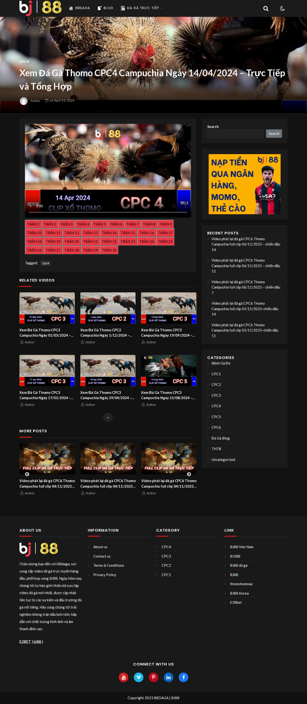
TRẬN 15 (127, 233)
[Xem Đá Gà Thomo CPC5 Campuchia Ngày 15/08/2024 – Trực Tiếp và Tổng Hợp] (168, 370)
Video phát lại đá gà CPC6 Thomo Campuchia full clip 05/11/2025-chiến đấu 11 (245, 330)
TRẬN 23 (127, 241)
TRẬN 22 (109, 241)
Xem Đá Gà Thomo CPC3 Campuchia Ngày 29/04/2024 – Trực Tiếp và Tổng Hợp (106, 395)
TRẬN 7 (132, 224)
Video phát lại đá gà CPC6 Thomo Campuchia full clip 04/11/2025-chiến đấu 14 (108, 483)
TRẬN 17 (165, 233)
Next (189, 474)
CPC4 (24, 61)
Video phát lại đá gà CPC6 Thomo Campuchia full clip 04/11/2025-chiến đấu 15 (47, 483)
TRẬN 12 (71, 233)
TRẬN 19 (53, 241)
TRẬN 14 (109, 233)
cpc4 (45, 263)
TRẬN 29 (90, 250)
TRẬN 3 (66, 224)
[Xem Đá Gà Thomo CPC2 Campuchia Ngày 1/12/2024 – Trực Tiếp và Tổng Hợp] (108, 308)
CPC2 (216, 384)
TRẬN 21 (90, 241)
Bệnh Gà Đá (221, 363)
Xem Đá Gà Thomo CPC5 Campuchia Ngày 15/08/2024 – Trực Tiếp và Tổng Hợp (166, 395)
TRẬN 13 (90, 233)
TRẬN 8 (149, 224)
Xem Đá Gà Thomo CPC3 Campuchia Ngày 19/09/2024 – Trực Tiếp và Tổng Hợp (166, 333)
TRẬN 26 (34, 250)
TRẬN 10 (34, 233)
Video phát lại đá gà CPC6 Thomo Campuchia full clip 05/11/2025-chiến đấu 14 (245, 308)
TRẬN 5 (99, 224)
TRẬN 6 (116, 224)
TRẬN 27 (53, 250)
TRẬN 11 (53, 233)
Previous (27, 474)
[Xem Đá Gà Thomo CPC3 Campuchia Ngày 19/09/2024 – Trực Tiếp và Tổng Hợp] (168, 308)
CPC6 (216, 427)
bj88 (38, 641)
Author (35, 100)
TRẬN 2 (49, 224)
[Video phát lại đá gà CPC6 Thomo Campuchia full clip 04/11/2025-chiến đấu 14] (108, 458)
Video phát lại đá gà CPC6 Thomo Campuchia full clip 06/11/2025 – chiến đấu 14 (246, 244)
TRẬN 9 (165, 224)
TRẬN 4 (83, 224)
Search (213, 126)
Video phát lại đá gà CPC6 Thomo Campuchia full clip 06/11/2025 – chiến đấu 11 (246, 265)
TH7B (216, 448)
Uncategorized (223, 459)
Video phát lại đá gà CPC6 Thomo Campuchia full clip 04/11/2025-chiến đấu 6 (169, 483)
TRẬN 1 (33, 224)
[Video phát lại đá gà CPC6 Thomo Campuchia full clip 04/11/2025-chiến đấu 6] (169, 458)
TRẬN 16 (146, 233)
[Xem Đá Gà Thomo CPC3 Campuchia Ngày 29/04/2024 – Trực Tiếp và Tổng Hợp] (108, 370)
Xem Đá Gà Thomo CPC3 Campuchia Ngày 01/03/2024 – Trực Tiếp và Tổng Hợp (45, 333)
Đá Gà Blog (221, 438)
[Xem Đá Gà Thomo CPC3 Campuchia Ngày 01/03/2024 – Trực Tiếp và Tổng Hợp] (47, 308)
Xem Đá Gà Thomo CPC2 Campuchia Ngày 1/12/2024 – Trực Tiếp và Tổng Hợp (105, 333)
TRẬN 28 (71, 250)
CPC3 (216, 395)
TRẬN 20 (71, 241)
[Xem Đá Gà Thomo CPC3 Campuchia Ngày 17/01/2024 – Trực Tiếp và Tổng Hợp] (47, 370)
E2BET (25, 641)
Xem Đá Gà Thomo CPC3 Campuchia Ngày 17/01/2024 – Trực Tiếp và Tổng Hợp (45, 395)
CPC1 (216, 374)
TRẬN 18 (34, 241)
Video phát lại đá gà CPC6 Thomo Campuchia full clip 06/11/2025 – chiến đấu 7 (246, 287)
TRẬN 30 (109, 250)
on (62, 100)
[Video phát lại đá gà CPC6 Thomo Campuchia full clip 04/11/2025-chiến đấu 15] (47, 458)
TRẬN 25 (165, 241)
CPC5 (216, 417)
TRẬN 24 (146, 241)
